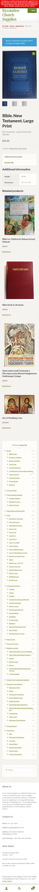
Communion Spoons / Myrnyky (19, 599)
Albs (10, 734)
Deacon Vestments (15, 747)
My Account (6, 888)
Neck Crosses (13, 662)
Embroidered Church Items (16, 511)
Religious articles (12, 648)
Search (19, 888)
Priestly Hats (13, 751)
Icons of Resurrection (16, 549)
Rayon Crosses (14, 505)
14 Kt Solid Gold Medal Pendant (19, 655)
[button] (33, 53)
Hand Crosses (13, 606)
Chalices (12, 596)
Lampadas (12, 616)
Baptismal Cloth (14, 688)
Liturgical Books (14, 478)
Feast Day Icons (14, 522)
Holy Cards (12, 529)
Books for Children (15, 457)
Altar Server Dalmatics (16, 737)
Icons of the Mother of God (18, 553)
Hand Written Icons (15, 525)
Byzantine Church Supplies (10, 15)
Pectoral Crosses (12, 644)
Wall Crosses (13, 573)
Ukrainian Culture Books (17, 720)
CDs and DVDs (12, 490)
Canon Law (12, 464)
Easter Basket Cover (16, 698)
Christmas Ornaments (16, 694)
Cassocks (12, 741)
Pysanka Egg (13, 713)
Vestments (10, 730)
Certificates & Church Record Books (21, 471)
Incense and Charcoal (16, 610)
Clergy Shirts (13, 744)
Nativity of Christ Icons (17, 556)
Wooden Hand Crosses (16, 634)
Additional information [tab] (13, 157)
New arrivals (22, 148)
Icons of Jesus (13, 546)
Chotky (11, 658)
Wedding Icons (14, 577)
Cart (30, 886)
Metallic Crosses (14, 502)
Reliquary (12, 623)
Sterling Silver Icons (15, 570)
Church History (14, 474)
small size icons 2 (14, 566)
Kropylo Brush (13, 613)
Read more (6, 252)
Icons (8, 515)
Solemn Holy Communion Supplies (18, 680)
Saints (11, 560)
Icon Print (12, 536)
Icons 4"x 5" (13, 539)
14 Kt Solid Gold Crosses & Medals (20, 651)
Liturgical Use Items (13, 586)
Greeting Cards (14, 701)
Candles (11, 589)
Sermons (12, 485)
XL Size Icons (13, 580)
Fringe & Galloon (14, 498)
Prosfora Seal (13, 620)
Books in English (14, 461)
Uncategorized (12, 726)
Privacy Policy (7, 881)
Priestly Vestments (15, 754)
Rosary (11, 665)
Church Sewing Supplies (14, 495)
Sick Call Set (13, 630)
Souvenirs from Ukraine (14, 684)
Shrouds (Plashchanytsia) (17, 627)
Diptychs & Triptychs (16, 519)
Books (12, 26)
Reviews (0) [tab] (8, 163)
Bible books (20, 26)
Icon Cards (12, 532)
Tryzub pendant (14, 674)
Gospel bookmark (15, 603)
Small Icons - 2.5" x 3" (16, 563)
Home (6, 26)
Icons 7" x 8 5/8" (14, 543)
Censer (11, 593)
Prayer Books (13, 481)
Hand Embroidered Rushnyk (18, 705)
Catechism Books (15, 468)
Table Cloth (13, 717)
